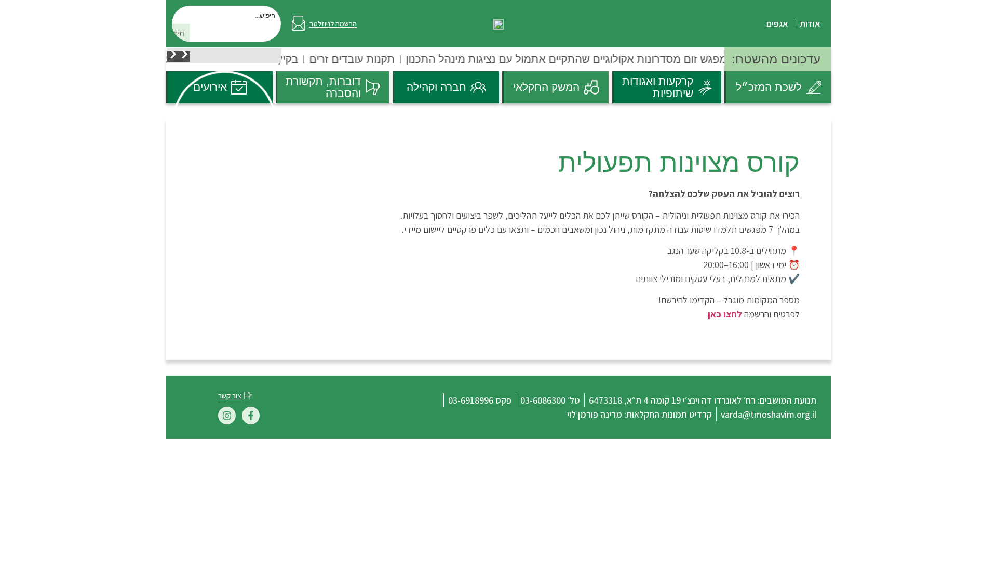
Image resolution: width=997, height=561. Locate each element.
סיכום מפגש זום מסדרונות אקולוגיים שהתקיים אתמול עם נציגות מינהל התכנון (582, 59)
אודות (810, 24)
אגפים (777, 24)
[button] (184, 56)
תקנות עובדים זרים (353, 59)
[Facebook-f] (251, 415)
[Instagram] (227, 415)
